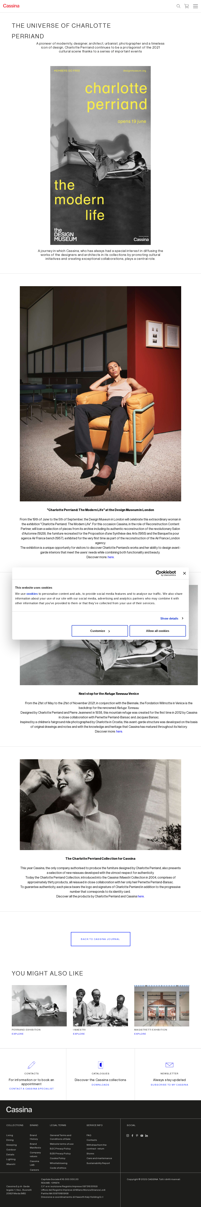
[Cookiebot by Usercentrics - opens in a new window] (159, 573)
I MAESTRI (79, 1030)
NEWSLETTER (169, 1073)
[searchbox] (179, 6)
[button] (195, 6)
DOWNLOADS (101, 1085)
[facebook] (132, 1137)
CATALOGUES (101, 1073)
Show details (169, 618)
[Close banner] (184, 573)
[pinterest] (137, 1137)
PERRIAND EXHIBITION (26, 1030)
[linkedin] (146, 1137)
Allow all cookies (157, 630)
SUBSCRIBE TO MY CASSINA (169, 1085)
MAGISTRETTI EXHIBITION (150, 1030)
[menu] (195, 6)
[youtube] (141, 1137)
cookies (32, 593)
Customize (97, 630)
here (111, 557)
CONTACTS (31, 1073)
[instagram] (127, 1137)
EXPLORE (18, 1034)
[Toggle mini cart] (186, 5)
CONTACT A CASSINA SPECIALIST (31, 1088)
